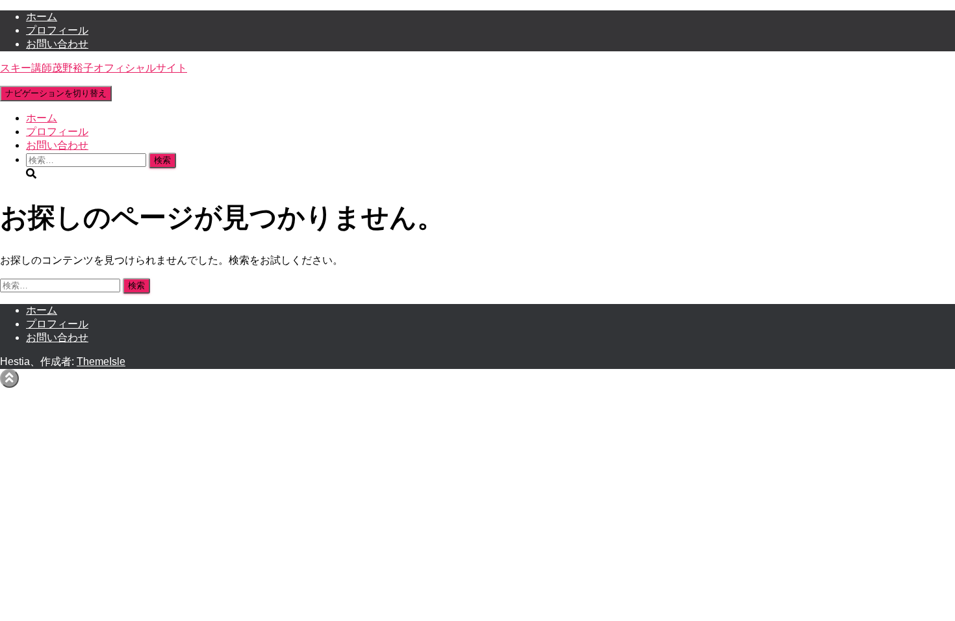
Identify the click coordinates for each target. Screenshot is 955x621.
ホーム (41, 16)
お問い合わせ (57, 43)
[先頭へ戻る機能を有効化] (9, 378)
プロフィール (57, 30)
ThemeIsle (101, 361)
